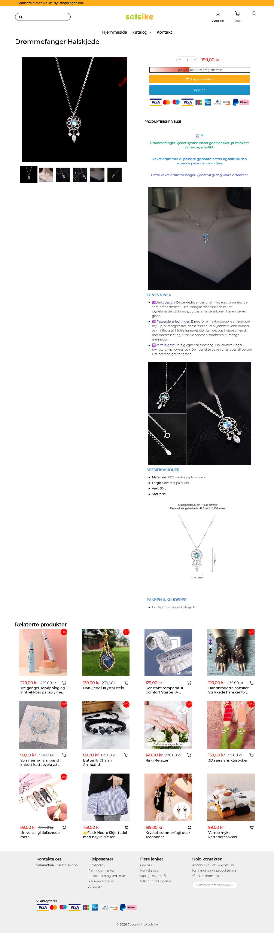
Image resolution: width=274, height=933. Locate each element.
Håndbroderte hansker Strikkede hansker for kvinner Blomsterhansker (230, 692)
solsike (153, 924)
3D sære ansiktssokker (228, 760)
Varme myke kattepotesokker (223, 835)
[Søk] (21, 17)
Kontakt (164, 32)
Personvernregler (101, 881)
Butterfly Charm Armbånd (97, 762)
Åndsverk (95, 886)
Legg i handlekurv (202, 79)
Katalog (139, 32)
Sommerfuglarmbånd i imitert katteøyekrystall (40, 762)
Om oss (146, 865)
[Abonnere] (232, 885)
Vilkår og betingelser (155, 881)
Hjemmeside (114, 32)
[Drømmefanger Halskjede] (74, 109)
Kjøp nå (199, 90)
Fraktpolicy (96, 865)
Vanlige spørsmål (153, 876)
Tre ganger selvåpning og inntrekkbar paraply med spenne (42, 692)
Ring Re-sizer (157, 760)
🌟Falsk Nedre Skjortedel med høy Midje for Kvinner (105, 837)
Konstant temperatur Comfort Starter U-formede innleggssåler (165, 692)
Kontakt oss (149, 870)
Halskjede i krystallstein (103, 688)
